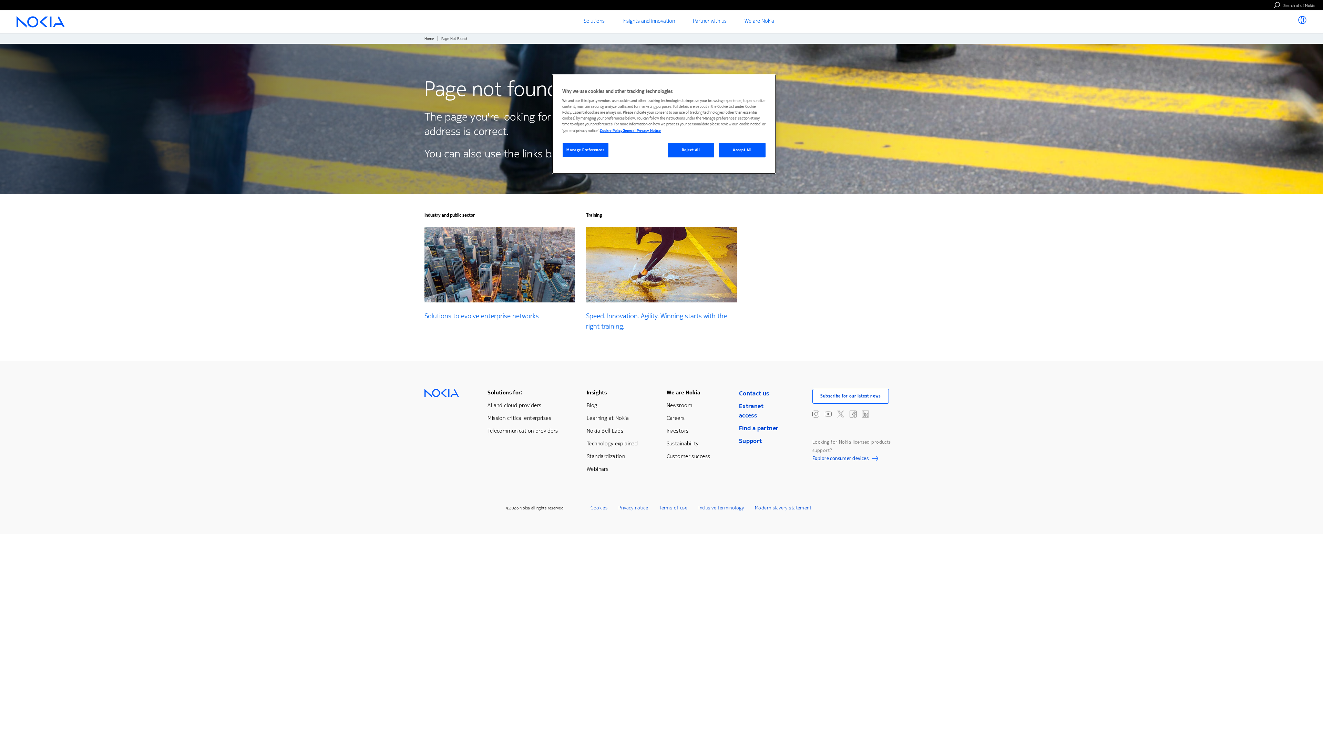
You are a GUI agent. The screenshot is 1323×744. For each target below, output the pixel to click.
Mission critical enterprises (519, 418)
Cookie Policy (611, 130)
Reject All (691, 150)
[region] (664, 124)
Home (429, 39)
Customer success (688, 456)
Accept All (742, 150)
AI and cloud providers (514, 405)
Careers (676, 418)
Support (750, 441)
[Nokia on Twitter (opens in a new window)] (840, 414)
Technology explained (612, 443)
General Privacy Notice (642, 130)
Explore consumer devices (840, 459)
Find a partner (759, 428)
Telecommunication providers (523, 430)
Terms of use (673, 508)
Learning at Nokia (608, 418)
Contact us (754, 393)
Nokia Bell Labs (605, 430)
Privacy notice (633, 508)
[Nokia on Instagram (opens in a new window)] (815, 414)
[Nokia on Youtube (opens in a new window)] (828, 414)
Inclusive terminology (721, 508)
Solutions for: (505, 392)
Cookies (599, 508)
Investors (678, 430)
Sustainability (683, 443)
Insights (597, 392)
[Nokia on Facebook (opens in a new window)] (853, 414)
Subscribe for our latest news (850, 396)
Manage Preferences (585, 150)
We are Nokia (683, 392)
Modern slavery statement (783, 508)
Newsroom (679, 405)
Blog (592, 405)
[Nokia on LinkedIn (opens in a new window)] (865, 414)
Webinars (597, 469)
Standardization (606, 456)
